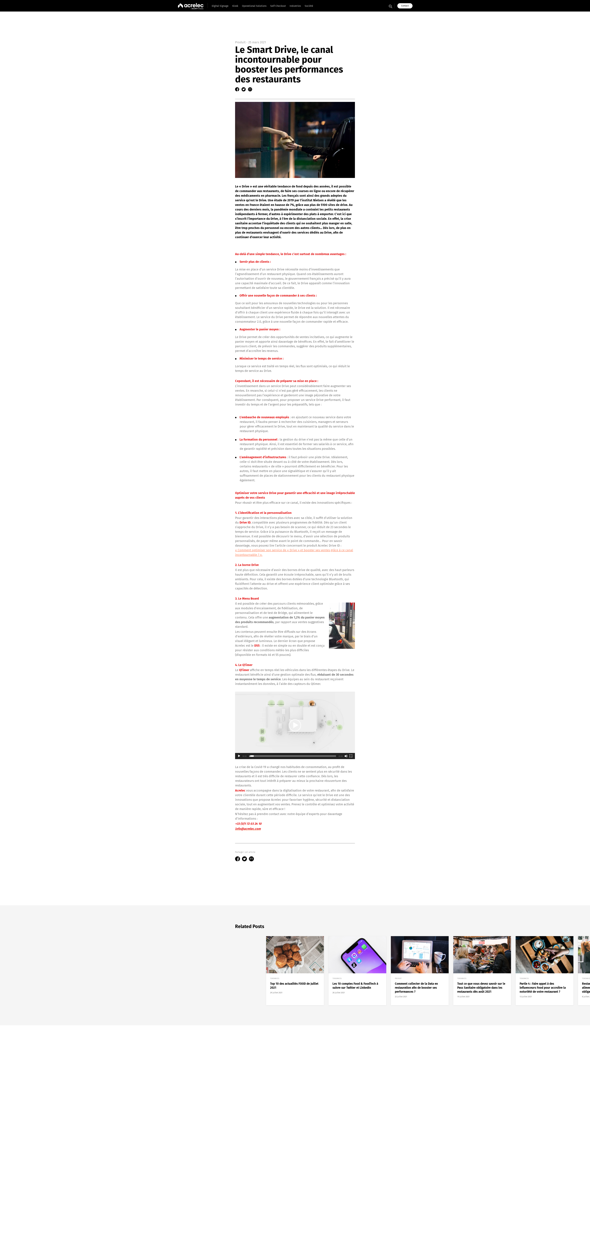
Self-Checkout (278, 5)
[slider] (292, 756)
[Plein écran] (350, 756)
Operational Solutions (254, 5)
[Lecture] (239, 756)
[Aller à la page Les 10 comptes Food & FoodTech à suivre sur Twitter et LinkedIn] (357, 970)
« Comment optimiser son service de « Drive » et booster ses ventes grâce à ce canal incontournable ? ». (294, 552)
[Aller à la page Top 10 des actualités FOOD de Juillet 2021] (295, 970)
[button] (295, 725)
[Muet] (346, 756)
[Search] (390, 6)
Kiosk (235, 5)
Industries (295, 5)
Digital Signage (220, 5)
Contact (405, 5)
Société (309, 5)
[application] (295, 725)
